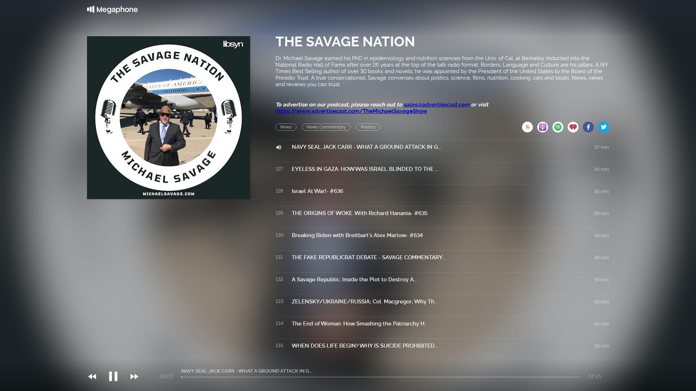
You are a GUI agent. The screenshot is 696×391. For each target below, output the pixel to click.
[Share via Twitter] (603, 125)
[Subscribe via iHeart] (575, 125)
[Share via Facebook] (590, 125)
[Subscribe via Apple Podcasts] (544, 125)
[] (117, 361)
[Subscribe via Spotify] (560, 125)
